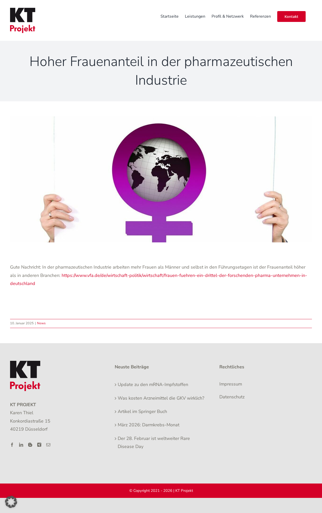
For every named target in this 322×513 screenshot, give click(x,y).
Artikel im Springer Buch (142, 411)
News (41, 323)
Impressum (230, 384)
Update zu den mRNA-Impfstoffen (153, 384)
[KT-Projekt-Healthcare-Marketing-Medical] (25, 363)
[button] (11, 502)
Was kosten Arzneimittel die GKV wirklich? (161, 398)
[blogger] (30, 445)
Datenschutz (232, 397)
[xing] (39, 445)
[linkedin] (21, 445)
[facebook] (12, 445)
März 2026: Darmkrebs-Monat (148, 425)
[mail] (48, 445)
